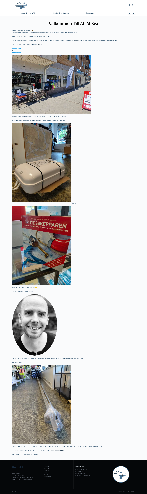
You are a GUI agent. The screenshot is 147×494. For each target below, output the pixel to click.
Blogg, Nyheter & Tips (28, 13)
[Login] (129, 5)
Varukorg (46, 470)
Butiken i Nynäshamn (61, 13)
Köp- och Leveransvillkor (82, 475)
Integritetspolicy (80, 473)
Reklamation (79, 471)
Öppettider (90, 13)
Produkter (47, 466)
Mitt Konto (47, 468)
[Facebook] (129, 13)
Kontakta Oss (47, 476)
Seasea (76, 40)
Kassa (45, 472)
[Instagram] (133, 13)
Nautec (40, 44)
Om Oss (46, 474)
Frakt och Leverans (81, 469)
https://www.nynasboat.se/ (58, 450)
